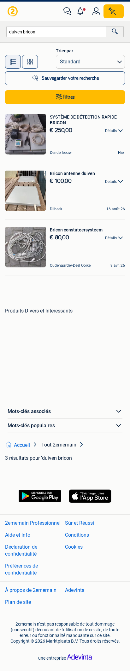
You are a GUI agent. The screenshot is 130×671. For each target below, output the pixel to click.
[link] (13, 11)
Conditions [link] (77, 535)
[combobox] (56, 31)
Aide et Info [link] (17, 535)
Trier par (64, 50)
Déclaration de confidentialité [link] (21, 550)
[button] (81, 11)
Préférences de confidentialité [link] (21, 569)
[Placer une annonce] (113, 11)
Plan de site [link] (18, 602)
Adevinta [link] (75, 590)
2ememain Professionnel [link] (33, 523)
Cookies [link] (74, 547)
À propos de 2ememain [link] (30, 590)
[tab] (13, 62)
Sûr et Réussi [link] (79, 523)
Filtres (69, 97)
